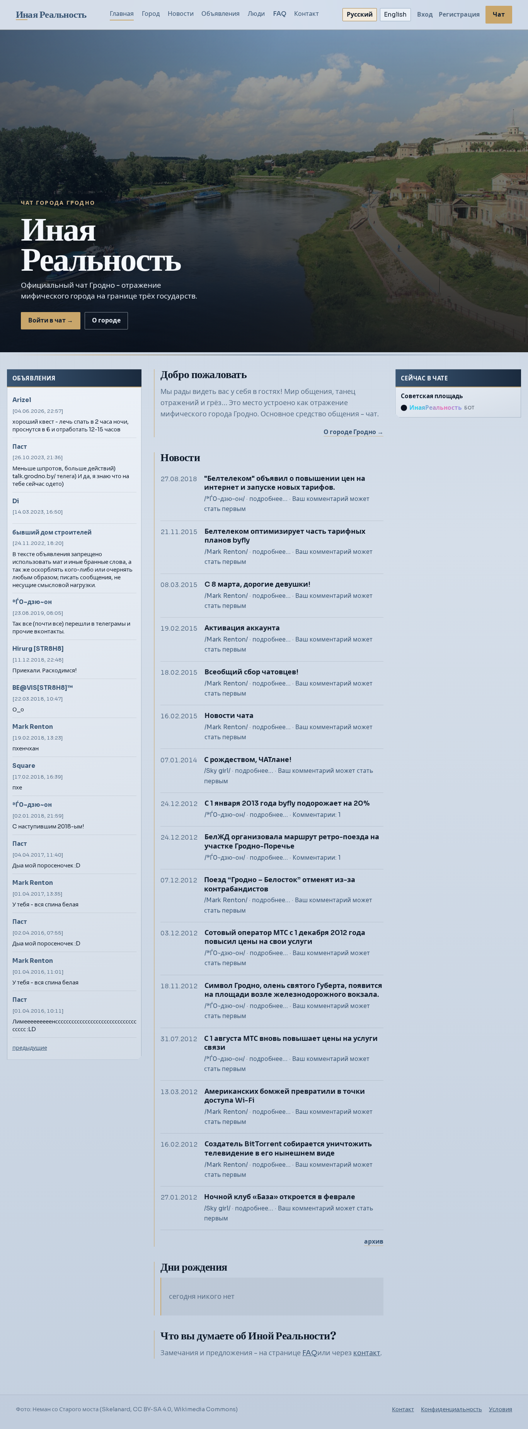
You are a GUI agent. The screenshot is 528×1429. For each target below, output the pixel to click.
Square (23, 765)
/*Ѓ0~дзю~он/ (224, 499)
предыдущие (29, 1047)
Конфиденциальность (451, 1409)
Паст (19, 446)
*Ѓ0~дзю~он (32, 602)
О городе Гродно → (353, 432)
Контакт (306, 14)
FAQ (279, 14)
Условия (500, 1409)
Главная (122, 14)
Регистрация (459, 15)
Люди (256, 14)
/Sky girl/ (217, 771)
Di (15, 501)
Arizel (21, 400)
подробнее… (268, 499)
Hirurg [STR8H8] (38, 648)
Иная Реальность (51, 14)
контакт (366, 1353)
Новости (181, 14)
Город (151, 14)
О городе (106, 320)
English (395, 15)
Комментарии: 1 (317, 815)
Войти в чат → (50, 320)
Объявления (220, 14)
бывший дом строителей (52, 532)
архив (373, 1242)
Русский (360, 15)
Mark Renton (32, 726)
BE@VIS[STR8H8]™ (42, 687)
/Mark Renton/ (226, 552)
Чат (499, 15)
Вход (425, 15)
